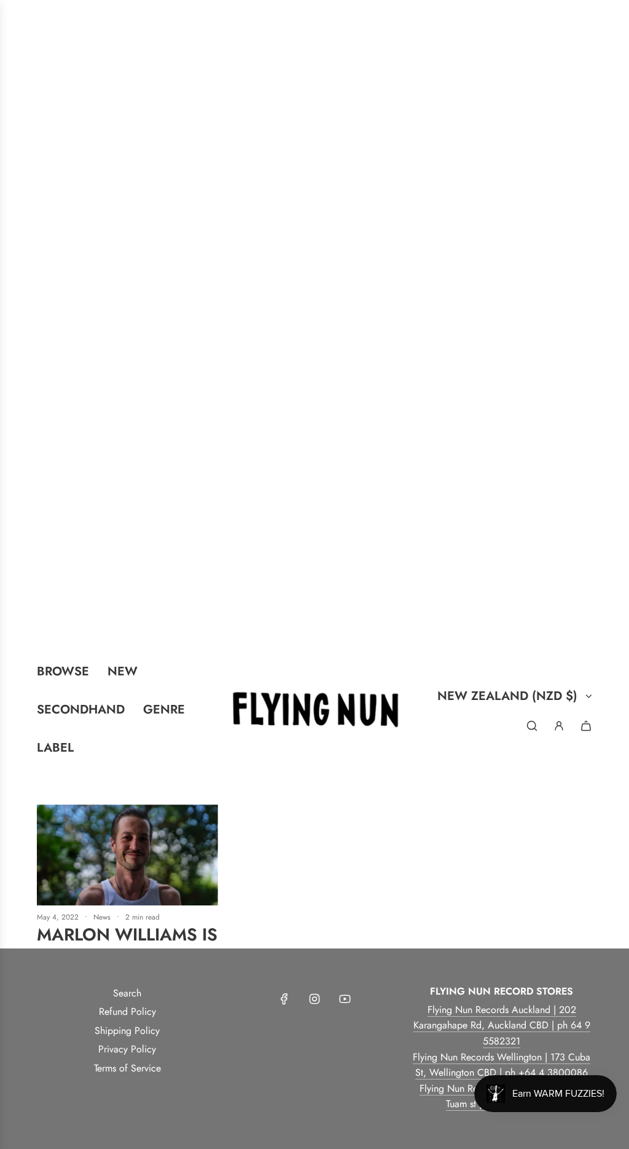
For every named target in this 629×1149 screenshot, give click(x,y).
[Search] (531, 725)
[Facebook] (284, 998)
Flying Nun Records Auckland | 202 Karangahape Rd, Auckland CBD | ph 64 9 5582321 (501, 1025)
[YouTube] (344, 998)
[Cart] (586, 725)
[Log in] (558, 725)
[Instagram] (314, 998)
